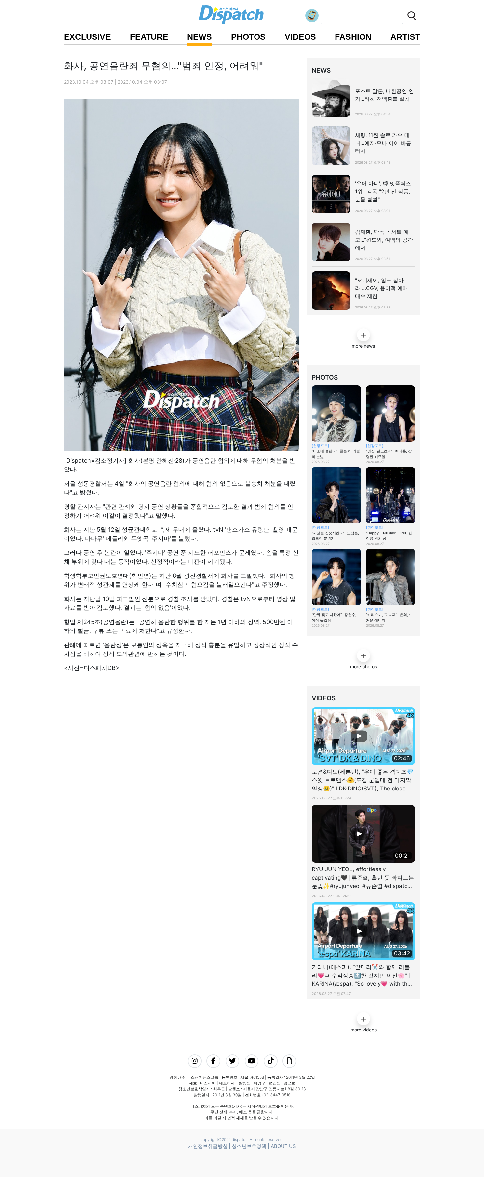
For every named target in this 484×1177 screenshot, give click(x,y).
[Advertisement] (179, 719)
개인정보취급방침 (208, 1146)
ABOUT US (283, 1146)
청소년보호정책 (249, 1146)
